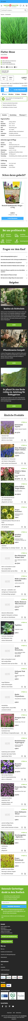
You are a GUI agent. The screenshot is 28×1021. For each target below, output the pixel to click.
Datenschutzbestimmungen (15, 909)
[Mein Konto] (23, 5)
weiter (14, 325)
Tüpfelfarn (18, 625)
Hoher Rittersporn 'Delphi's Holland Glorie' (20, 449)
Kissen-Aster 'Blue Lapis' (20, 788)
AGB (18, 911)
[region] (14, 33)
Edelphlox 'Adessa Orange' (20, 472)
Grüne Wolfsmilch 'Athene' (20, 813)
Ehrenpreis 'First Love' (20, 718)
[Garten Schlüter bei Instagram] (6, 1006)
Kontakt (4, 1)
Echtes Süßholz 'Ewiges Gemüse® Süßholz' (20, 487)
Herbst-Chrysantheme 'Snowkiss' (19, 695)
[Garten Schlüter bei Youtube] (13, 1006)
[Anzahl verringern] (2, 89)
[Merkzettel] (20, 5)
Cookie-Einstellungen (5, 970)
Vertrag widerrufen (7, 941)
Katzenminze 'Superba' (19, 425)
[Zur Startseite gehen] (11, 5)
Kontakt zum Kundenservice (6, 932)
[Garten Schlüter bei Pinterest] (9, 1006)
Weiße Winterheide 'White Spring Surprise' (19, 649)
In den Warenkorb (19, 90)
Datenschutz (18, 1012)
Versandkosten (23, 1015)
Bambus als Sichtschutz (14, 308)
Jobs (2, 964)
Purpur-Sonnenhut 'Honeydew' (18, 510)
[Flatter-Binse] (14, 30)
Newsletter (3, 967)
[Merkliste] (22, 440)
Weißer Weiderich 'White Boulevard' (20, 603)
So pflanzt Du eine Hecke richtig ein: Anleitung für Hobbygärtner (14, 392)
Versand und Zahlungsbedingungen (8, 954)
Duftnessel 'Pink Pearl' (20, 672)
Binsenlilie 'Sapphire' (18, 765)
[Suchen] (25, 10)
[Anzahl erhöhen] (10, 89)
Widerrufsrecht (4, 957)
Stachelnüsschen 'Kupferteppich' (20, 741)
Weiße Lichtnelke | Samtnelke (20, 579)
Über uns (2, 949)
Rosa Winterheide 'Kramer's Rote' (20, 556)
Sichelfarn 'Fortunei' (18, 535)
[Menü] (1, 5)
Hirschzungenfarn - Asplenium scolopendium (20, 836)
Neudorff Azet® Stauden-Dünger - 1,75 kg (12, 206)
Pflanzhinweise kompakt (14, 350)
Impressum (9, 1012)
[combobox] (12, 10)
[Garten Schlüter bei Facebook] (2, 1006)
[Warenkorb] (26, 5)
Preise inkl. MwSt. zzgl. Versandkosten (10, 83)
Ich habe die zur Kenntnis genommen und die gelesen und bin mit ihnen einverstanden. (14, 911)
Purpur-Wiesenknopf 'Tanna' (19, 859)
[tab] (4, 115)
